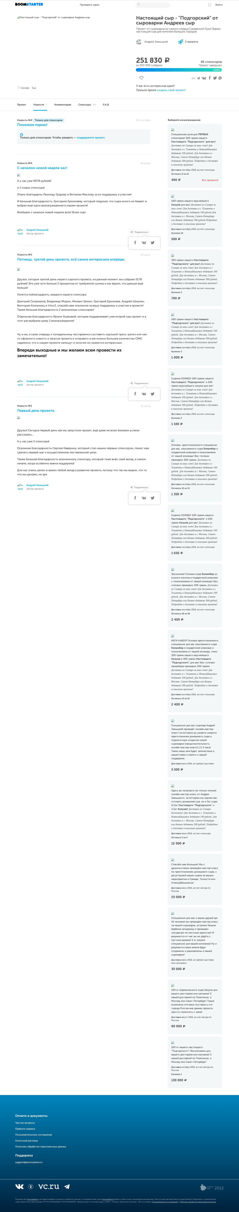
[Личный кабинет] (209, 5)
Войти (219, 5)
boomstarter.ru (32, 1199)
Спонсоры (87, 105)
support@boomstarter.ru (28, 1162)
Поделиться (141, 232)
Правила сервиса (25, 1129)
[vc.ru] (48, 1187)
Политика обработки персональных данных (40, 1146)
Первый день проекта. (36, 411)
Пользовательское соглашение (33, 1135)
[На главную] (29, 5)
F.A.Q (106, 105)
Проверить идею (89, 5)
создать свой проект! (171, 90)
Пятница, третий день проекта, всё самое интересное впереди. (71, 259)
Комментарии (62, 105)
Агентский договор (26, 1141)
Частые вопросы (25, 1123)
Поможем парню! (32, 125)
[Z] (30, 1187)
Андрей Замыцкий (37, 230)
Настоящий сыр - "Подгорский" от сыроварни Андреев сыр (177, 20)
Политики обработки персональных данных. (198, 1202)
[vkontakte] (19, 1187)
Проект (21, 105)
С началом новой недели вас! (42, 168)
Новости (40, 105)
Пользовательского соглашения (165, 1202)
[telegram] (67, 1187)
